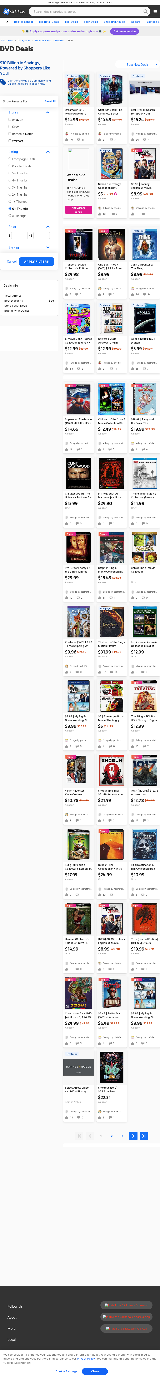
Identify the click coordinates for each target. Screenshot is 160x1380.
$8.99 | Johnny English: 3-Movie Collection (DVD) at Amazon (142, 186)
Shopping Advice (114, 21)
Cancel (12, 261)
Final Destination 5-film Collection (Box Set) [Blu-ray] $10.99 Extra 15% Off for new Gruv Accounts (144, 867)
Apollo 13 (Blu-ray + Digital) (143, 340)
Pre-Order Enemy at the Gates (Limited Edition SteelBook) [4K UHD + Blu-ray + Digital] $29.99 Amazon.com (77, 570)
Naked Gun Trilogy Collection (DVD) (109, 186)
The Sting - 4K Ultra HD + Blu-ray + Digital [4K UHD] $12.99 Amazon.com (144, 718)
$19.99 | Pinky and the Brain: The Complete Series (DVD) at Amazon (142, 421)
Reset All (50, 101)
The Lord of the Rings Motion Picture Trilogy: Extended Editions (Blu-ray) (111, 644)
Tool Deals (71, 21)
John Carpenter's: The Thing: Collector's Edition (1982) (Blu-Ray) (142, 266)
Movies (59, 40)
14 (149, 294)
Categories (24, 40)
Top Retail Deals (49, 21)
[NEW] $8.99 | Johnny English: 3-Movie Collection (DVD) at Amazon (111, 941)
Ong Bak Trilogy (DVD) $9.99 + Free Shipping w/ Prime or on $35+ (111, 266)
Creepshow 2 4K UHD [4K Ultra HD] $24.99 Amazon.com (78, 1015)
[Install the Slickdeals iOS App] (126, 1328)
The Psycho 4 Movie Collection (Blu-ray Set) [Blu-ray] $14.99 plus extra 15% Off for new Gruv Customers (144, 495)
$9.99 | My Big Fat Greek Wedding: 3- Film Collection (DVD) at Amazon (144, 1015)
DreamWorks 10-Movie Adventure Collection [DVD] (75, 112)
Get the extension (125, 31)
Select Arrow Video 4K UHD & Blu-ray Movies (77, 1089)
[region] (80, 1365)
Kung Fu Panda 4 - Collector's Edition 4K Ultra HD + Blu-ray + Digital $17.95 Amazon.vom (78, 867)
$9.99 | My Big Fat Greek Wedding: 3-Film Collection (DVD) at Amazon (78, 718)
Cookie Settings (66, 1371)
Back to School (23, 21)
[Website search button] (145, 11)
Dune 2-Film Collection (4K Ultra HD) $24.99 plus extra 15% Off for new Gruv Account (111, 867)
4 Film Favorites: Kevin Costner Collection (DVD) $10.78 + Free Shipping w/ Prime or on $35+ (77, 792)
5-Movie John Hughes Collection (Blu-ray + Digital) (78, 341)
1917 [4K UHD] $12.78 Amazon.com (144, 792)
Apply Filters (36, 261)
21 (117, 213)
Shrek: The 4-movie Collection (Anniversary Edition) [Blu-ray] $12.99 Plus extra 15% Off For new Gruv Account (144, 570)
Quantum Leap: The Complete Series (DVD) (110, 112)
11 (83, 139)
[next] (133, 1135)
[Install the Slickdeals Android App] (126, 1317)
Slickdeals (7, 40)
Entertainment (43, 40)
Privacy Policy (86, 1358)
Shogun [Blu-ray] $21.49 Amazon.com (111, 792)
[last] (144, 1135)
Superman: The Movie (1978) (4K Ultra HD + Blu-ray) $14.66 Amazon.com (78, 421)
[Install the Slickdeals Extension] (126, 1305)
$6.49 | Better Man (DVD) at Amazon (109, 1015)
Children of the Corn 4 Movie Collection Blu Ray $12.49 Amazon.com (111, 421)
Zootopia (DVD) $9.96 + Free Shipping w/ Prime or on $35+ (78, 644)
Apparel (136, 21)
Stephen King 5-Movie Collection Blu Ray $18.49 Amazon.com (110, 570)
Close (95, 1371)
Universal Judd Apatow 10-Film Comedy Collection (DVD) (110, 341)
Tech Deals (91, 21)
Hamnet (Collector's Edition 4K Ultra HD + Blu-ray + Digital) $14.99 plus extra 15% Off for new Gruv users (78, 941)
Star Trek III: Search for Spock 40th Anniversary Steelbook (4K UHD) (143, 112)
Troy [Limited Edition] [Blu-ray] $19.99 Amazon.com (144, 941)
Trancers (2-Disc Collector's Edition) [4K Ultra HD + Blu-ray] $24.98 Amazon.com (77, 266)
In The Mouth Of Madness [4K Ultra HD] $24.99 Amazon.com (109, 495)
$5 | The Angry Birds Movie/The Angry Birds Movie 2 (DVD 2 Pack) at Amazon (111, 718)
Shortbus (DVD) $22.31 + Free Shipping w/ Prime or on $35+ (111, 1089)
